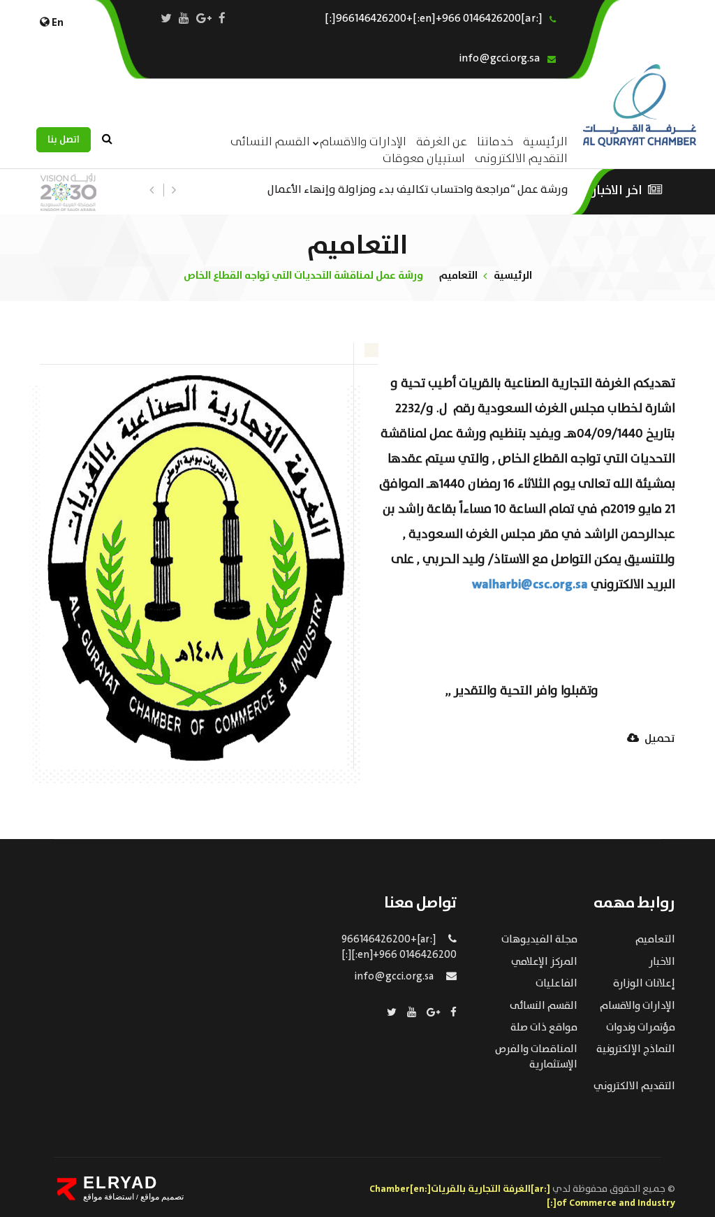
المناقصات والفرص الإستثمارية (536, 1056)
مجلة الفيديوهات (539, 939)
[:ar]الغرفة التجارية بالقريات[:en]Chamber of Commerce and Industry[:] (522, 1196)
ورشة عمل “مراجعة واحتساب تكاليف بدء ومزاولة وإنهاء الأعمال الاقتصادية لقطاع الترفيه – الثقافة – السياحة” (417, 188)
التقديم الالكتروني (634, 1086)
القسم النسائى (270, 142)
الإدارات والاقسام (363, 142)
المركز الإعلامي (544, 962)
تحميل (658, 739)
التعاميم (458, 275)
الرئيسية (513, 275)
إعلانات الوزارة (644, 983)
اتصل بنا (63, 139)
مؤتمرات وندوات (640, 1027)
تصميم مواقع (161, 1197)
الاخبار (662, 962)
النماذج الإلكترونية (635, 1049)
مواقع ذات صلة (543, 1027)
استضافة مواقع (108, 1197)
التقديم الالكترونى (521, 159)
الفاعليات (556, 983)
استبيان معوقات (424, 159)
